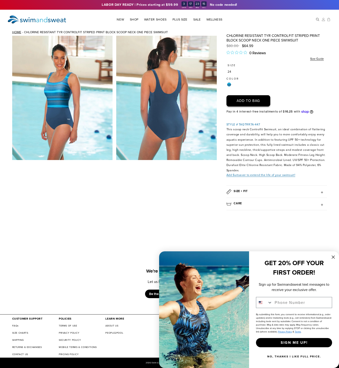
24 (229, 71)
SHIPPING (18, 340)
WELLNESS (214, 20)
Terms (298, 331)
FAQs (15, 325)
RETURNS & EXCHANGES (27, 347)
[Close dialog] (333, 257)
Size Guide (317, 58)
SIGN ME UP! (294, 342)
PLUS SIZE (179, 20)
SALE (197, 20)
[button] (134, 19)
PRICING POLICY (69, 354)
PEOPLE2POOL (114, 333)
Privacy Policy (285, 331)
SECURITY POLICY (70, 340)
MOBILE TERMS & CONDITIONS (78, 347)
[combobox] (264, 302)
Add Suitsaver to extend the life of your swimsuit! (260, 175)
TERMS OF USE (68, 325)
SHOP (134, 20)
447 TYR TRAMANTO (229, 84)
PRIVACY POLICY (69, 333)
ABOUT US (111, 325)
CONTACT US (20, 354)
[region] (169, 5)
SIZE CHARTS (20, 333)
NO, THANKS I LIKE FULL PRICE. (294, 356)
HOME (16, 32)
